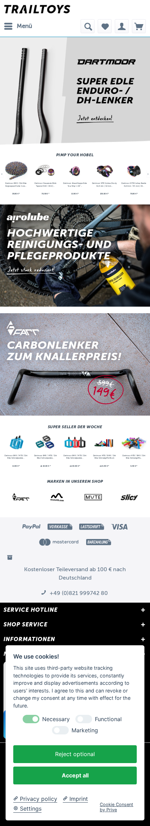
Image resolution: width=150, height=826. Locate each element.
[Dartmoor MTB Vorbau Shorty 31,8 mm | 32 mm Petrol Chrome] (104, 170)
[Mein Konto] (122, 26)
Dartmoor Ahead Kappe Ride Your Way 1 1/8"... (75, 184)
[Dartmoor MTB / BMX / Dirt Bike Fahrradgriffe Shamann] (134, 442)
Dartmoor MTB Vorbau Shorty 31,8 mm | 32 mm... (104, 184)
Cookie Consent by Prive (116, 807)
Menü (24, 26)
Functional (108, 719)
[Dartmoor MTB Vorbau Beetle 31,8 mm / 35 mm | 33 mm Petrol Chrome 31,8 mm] (134, 170)
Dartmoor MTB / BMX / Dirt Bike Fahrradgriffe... (133, 457)
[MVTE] (93, 497)
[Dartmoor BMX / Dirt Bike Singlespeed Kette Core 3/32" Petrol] (16, 170)
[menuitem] (18, 26)
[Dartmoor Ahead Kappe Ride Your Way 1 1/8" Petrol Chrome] (75, 170)
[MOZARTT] (57, 497)
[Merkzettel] (105, 26)
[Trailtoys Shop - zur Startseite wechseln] (37, 9)
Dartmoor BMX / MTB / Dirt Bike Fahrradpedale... (16, 457)
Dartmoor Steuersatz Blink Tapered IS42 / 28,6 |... (46, 184)
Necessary (56, 719)
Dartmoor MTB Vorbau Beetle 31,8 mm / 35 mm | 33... (133, 184)
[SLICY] (129, 497)
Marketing (85, 730)
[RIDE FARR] (21, 497)
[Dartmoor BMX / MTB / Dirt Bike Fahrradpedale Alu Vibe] (45, 442)
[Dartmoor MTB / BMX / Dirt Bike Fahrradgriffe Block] (104, 442)
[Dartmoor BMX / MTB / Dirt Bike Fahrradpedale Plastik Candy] (16, 442)
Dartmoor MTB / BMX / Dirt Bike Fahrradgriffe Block (104, 457)
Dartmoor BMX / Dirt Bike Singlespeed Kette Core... (16, 184)
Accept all (75, 775)
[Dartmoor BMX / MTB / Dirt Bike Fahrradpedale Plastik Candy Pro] (75, 442)
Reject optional (75, 753)
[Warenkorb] (139, 26)
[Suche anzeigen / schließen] (88, 26)
